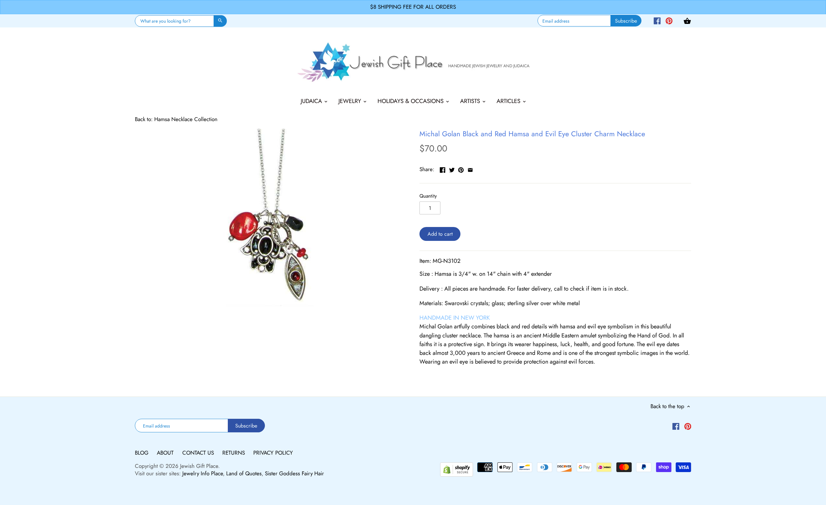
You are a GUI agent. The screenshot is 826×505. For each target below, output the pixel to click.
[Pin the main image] (461, 168)
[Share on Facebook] (442, 168)
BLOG (142, 453)
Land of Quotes (244, 473)
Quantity (428, 196)
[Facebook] (657, 20)
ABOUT (166, 453)
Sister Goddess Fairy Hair (294, 473)
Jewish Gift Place (199, 466)
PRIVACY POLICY (273, 453)
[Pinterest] (669, 20)
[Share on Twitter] (452, 168)
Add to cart (440, 234)
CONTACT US (199, 453)
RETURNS (234, 453)
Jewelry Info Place (202, 473)
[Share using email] (470, 168)
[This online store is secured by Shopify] (456, 468)
